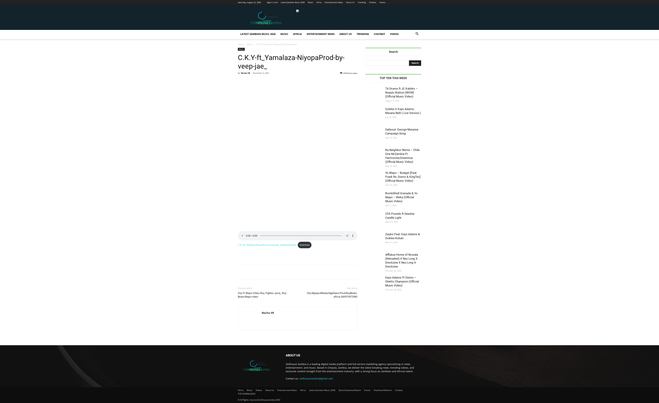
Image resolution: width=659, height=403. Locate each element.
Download (304, 245)
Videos (382, 2)
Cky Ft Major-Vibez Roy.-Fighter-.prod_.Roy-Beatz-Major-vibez (262, 295)
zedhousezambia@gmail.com (316, 378)
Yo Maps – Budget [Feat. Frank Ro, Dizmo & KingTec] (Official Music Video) (403, 176)
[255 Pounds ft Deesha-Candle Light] (374, 220)
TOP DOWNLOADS (247, 393)
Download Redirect (383, 390)
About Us (350, 2)
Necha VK (245, 73)
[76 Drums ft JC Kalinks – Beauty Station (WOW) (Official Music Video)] (374, 95)
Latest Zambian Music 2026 (293, 2)
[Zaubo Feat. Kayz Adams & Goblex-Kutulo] (374, 240)
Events (367, 390)
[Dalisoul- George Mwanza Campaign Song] (374, 136)
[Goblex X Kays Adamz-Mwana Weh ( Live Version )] (374, 115)
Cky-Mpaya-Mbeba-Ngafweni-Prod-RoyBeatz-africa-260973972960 (332, 295)
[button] (417, 34)
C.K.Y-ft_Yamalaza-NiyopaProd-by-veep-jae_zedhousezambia (267, 245)
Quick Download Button (350, 390)
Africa (318, 2)
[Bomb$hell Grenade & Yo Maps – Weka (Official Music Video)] (374, 200)
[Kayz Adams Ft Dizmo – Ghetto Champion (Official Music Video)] (374, 284)
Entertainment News (334, 2)
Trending (362, 2)
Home (241, 44)
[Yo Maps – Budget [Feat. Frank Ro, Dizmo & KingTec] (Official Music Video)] (374, 179)
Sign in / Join (272, 2)
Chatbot (372, 2)
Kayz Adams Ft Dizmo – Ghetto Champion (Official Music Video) (402, 281)
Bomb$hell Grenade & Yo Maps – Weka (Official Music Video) (401, 197)
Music (310, 2)
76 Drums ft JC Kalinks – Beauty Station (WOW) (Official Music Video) (401, 92)
